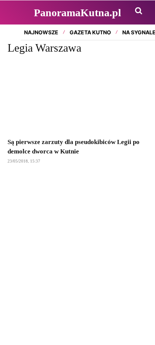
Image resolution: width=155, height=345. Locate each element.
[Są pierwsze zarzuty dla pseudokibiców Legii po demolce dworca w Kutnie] (77, 97)
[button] (138, 11)
